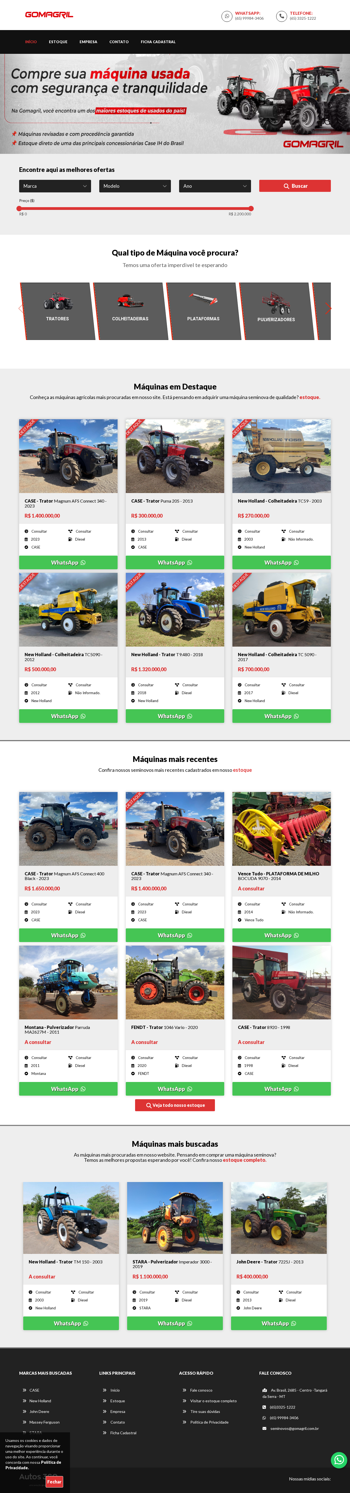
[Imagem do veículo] (68, 456)
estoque (242, 770)
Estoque (58, 42)
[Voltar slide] (17, 104)
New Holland (40, 1400)
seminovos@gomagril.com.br (294, 1428)
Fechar (54, 1481)
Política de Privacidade (209, 1422)
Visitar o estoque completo (213, 1400)
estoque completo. (244, 1160)
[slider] (19, 208)
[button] (328, 309)
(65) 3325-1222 (303, 18)
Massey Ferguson (45, 1422)
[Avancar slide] (332, 104)
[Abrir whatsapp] (339, 1459)
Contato (119, 42)
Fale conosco (200, 1390)
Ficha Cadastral (158, 42)
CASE (34, 1390)
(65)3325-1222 (282, 1407)
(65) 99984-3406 (249, 18)
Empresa (88, 42)
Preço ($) (26, 200)
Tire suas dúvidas (204, 1411)
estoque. (309, 397)
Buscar (299, 186)
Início (31, 42)
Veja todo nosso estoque (178, 1105)
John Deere (39, 1411)
